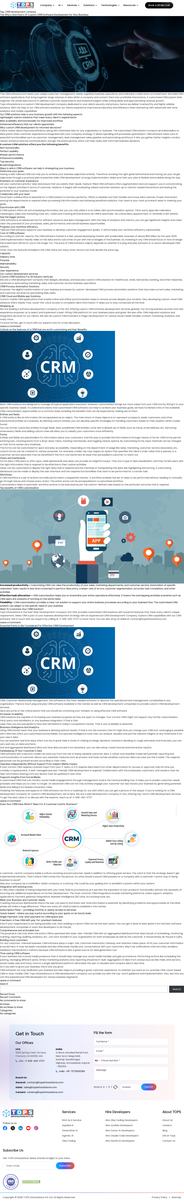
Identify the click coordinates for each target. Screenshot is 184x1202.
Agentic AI (68, 1135)
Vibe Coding (69, 1140)
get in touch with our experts (35, 322)
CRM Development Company (120, 615)
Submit (149, 1087)
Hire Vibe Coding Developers (121, 1120)
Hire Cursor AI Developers (119, 1130)
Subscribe (65, 1165)
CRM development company (50, 104)
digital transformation (28, 289)
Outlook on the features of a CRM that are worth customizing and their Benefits (43, 329)
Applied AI (67, 1125)
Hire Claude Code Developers (122, 1135)
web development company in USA (106, 794)
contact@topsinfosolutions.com (148, 619)
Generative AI (70, 1130)
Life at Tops (168, 1135)
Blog (164, 1130)
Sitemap (176, 1197)
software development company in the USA (44, 309)
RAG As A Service (71, 1120)
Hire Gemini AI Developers (120, 1140)
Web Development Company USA (52, 612)
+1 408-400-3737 (69, 619)
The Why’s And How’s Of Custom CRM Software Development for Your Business (44, 14)
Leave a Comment (10, 326)
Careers (167, 1125)
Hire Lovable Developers (119, 1125)
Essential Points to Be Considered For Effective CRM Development (37, 625)
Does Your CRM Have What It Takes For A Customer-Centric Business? (38, 804)
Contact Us (168, 1140)
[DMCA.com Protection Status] (31, 1181)
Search (4, 984)
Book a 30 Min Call (159, 5)
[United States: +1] (97, 1060)
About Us (167, 1120)
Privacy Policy (159, 1197)
